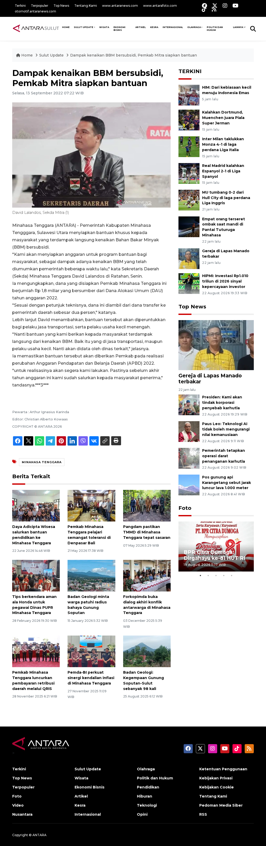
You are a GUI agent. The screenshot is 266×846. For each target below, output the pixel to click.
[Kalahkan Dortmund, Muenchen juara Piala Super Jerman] (189, 119)
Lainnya (238, 27)
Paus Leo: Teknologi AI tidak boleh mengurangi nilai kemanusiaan (226, 429)
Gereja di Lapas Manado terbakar (210, 378)
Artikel (140, 27)
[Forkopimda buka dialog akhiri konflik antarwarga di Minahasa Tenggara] (147, 575)
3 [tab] (216, 575)
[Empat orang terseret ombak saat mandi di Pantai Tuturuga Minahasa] (189, 226)
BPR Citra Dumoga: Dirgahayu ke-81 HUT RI (214, 555)
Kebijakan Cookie (216, 787)
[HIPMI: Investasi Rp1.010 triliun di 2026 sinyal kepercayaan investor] (189, 283)
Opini (142, 814)
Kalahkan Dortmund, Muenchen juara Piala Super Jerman (223, 117)
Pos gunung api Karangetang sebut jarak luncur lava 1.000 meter (226, 482)
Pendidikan (148, 787)
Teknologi (147, 805)
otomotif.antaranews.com (35, 11)
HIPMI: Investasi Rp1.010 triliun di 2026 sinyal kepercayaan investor (225, 281)
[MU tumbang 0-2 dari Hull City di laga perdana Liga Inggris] (189, 199)
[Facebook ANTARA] (204, 5)
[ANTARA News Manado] (36, 28)
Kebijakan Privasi (215, 778)
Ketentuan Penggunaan (223, 769)
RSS (203, 814)
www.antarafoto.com (160, 6)
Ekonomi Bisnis (119, 29)
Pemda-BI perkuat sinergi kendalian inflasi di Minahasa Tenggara (91, 678)
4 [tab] (224, 575)
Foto (184, 508)
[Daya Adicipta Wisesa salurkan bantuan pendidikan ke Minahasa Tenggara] (36, 505)
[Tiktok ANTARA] (204, 9)
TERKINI (190, 71)
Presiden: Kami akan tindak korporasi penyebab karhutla (222, 402)
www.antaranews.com (120, 6)
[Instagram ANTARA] (225, 5)
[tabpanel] (216, 546)
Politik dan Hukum (215, 29)
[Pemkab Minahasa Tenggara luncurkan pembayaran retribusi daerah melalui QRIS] (36, 650)
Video (18, 805)
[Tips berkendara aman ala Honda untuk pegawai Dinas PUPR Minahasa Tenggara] (36, 575)
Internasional (173, 27)
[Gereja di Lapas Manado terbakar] (189, 258)
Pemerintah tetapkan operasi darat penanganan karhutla (223, 456)
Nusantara (22, 814)
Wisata (104, 27)
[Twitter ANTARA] (214, 5)
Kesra (154, 27)
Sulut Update (83, 27)
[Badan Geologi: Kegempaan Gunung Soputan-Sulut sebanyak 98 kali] (147, 650)
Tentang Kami (85, 6)
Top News (61, 6)
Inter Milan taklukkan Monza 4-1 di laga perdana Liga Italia (223, 144)
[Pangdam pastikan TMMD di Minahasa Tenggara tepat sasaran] (147, 505)
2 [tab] (208, 575)
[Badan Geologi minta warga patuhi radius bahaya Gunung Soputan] (91, 575)
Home (27, 55)
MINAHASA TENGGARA (42, 462)
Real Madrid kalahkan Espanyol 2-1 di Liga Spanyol (223, 171)
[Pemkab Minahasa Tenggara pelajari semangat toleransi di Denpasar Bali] (91, 505)
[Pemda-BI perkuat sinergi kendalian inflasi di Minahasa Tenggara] (91, 650)
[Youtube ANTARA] (235, 5)
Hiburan (144, 796)
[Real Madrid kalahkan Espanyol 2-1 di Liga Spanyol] (189, 173)
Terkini (20, 6)
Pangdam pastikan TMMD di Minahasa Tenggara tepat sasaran (146, 532)
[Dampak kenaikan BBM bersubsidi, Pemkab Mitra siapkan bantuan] (216, 344)
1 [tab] (200, 575)
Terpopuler (39, 6)
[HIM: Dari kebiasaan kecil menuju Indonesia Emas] (189, 95)
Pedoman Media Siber (221, 805)
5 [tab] (231, 575)
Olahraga (194, 27)
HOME (66, 27)
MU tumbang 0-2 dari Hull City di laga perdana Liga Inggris (226, 198)
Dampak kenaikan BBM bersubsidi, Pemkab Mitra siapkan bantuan (133, 55)
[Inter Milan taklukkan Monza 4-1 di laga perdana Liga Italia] (189, 146)
